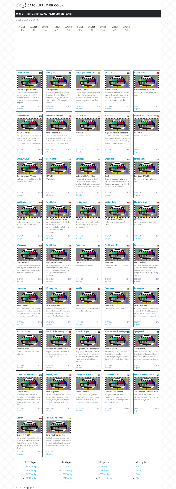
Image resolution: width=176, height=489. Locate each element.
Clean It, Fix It (52, 374)
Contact (138, 474)
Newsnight (80, 158)
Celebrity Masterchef (54, 115)
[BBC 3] (99, 116)
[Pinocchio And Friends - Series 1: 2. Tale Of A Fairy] (117, 383)
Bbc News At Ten (24, 202)
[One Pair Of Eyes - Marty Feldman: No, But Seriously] (88, 340)
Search (69, 13)
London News (139, 72)
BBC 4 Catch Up (31, 478)
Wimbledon (109, 158)
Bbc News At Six (140, 202)
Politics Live (80, 245)
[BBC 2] (40, 72)
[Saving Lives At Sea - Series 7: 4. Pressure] (88, 383)
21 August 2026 (126, 28)
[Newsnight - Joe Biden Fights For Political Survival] (88, 167)
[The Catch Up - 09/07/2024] (88, 124)
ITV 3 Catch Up (67, 474)
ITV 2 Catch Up (67, 470)
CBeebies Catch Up (105, 478)
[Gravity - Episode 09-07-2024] (29, 426)
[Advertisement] (88, 51)
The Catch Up (81, 115)
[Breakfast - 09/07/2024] (88, 297)
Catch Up (20, 13)
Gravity (20, 417)
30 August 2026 (22, 28)
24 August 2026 (91, 28)
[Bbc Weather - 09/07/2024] (58, 167)
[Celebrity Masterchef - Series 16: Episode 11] (58, 124)
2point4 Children (23, 331)
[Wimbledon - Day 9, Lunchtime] (146, 254)
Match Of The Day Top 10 (56, 331)
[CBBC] (99, 72)
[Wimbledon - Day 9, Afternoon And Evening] (58, 210)
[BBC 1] (157, 72)
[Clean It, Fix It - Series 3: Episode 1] (58, 383)
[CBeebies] (128, 375)
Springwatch (139, 331)
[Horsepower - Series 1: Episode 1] (29, 297)
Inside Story (110, 72)
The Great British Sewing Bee (116, 331)
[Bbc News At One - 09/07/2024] (117, 254)
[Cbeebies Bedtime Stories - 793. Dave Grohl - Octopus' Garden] (146, 383)
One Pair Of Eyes (82, 331)
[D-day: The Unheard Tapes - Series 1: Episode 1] (29, 383)
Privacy (138, 478)
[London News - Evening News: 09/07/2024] (117, 210)
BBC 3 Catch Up (31, 474)
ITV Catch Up (67, 466)
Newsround (109, 288)
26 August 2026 (68, 28)
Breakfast (79, 288)
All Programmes (56, 13)
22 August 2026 (115, 28)
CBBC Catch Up (104, 474)
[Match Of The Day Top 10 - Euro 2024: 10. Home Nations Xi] (58, 340)
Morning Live (51, 288)
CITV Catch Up (67, 482)
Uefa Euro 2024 (23, 72)
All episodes (20, 109)
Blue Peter (109, 115)
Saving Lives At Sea (83, 374)
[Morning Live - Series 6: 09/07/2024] (58, 297)
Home (138, 466)
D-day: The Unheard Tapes (27, 374)
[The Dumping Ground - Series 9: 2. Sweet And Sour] (58, 426)
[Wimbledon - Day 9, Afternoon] (29, 254)
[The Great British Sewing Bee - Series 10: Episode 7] (117, 340)
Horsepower (22, 288)
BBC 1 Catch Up (31, 466)
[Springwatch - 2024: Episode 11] (146, 340)
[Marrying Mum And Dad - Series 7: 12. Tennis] (88, 81)
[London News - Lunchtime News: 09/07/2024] (146, 81)
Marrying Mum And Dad (85, 72)
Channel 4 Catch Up (105, 466)
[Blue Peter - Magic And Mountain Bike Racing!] (117, 124)
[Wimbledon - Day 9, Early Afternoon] (58, 254)
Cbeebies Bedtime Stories (144, 374)
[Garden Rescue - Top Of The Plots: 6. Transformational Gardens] (29, 124)
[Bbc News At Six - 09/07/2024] (146, 210)
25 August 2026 (80, 28)
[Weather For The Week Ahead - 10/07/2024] (146, 124)
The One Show (81, 202)
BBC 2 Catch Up (31, 470)
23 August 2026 (103, 28)
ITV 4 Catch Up (67, 478)
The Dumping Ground (54, 417)
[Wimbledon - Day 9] (117, 167)
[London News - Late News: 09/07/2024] (146, 167)
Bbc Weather (51, 158)
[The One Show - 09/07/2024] (88, 210)
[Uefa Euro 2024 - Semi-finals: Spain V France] (29, 81)
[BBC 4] (128, 72)
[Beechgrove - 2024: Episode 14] (58, 81)
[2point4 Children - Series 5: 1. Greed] (29, 340)
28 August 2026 (45, 28)
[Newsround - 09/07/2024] (117, 297)
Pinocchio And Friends (114, 374)
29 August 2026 (33, 28)
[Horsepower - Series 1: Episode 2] (146, 297)
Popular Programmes (37, 13)
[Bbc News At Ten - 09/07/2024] (29, 210)
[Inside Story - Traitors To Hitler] (117, 81)
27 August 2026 (57, 28)
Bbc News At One (112, 245)
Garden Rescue (23, 115)
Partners (138, 470)
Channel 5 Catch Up (105, 470)
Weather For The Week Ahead (146, 115)
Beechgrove (50, 72)
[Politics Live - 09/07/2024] (88, 254)
